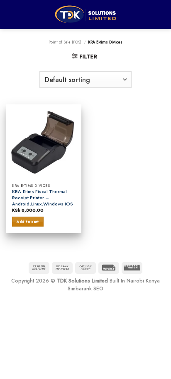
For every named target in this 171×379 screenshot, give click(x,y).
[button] (84, 56)
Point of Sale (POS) (65, 42)
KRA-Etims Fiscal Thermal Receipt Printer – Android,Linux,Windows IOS (42, 197)
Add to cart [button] (28, 221)
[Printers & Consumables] (85, 14)
